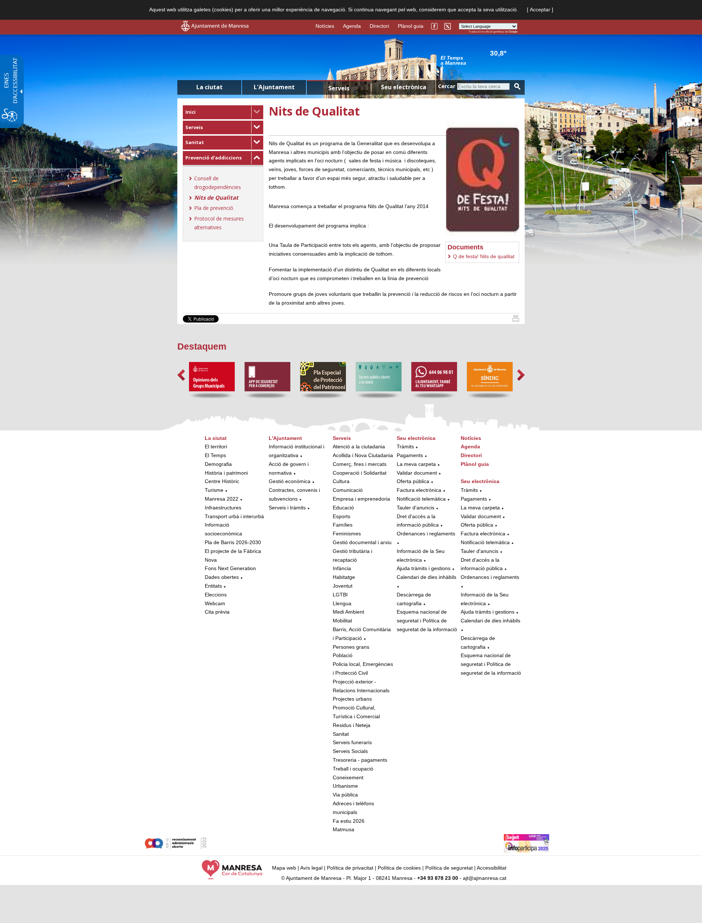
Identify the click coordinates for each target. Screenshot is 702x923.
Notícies (325, 26)
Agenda (352, 26)
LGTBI (340, 595)
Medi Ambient (348, 612)
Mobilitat (342, 621)
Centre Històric (222, 481)
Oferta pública (413, 481)
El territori (216, 446)
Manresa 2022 (221, 499)
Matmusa (343, 829)
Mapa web (284, 868)
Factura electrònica (419, 490)
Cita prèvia (217, 612)
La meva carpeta (416, 464)
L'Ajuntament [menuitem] (274, 87)
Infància (342, 568)
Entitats (213, 586)
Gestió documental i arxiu (362, 542)
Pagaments (410, 455)
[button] (181, 375)
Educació (343, 508)
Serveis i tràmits (287, 508)
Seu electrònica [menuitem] (403, 87)
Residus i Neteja (351, 725)
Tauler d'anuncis (415, 508)
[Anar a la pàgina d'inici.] (215, 30)
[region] (479, 60)
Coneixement (348, 777)
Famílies (342, 525)
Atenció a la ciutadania (359, 446)
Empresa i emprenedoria (361, 499)
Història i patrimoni (226, 473)
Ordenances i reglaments (426, 533)
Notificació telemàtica (421, 499)
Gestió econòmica (289, 481)
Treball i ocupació (353, 769)
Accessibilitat (491, 868)
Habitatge (344, 577)
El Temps (215, 455)
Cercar (446, 86)
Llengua (342, 603)
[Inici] (515, 320)
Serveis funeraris (352, 742)
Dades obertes (222, 577)
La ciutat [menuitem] (209, 87)
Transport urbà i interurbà (234, 516)
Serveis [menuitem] (339, 88)
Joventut (342, 586)
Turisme (214, 490)
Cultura (341, 481)
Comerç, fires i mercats (359, 464)
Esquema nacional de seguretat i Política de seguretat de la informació (427, 620)
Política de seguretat (449, 868)
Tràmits (405, 446)
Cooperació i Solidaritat (359, 473)
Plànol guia (410, 26)
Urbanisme (345, 786)
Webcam (215, 603)
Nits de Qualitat (216, 197)
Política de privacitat (350, 868)
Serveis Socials (350, 751)
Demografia (218, 464)
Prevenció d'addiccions (213, 157)
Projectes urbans (352, 699)
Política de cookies (399, 868)
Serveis (194, 127)
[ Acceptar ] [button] (540, 9)
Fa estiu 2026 (349, 821)
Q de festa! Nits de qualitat (483, 256)
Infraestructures (223, 508)
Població (342, 655)
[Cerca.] (517, 86)
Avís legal (311, 868)
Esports (341, 516)
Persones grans (351, 647)
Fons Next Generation (230, 568)
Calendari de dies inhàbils (426, 577)
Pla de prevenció (213, 207)
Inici (190, 112)
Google (513, 31)
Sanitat (194, 142)
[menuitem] (223, 112)
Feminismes (347, 533)
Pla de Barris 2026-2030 (233, 542)
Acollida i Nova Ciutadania (363, 455)
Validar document (417, 473)
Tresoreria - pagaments (360, 760)
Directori (379, 26)
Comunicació (348, 490)
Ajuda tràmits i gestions (423, 568)
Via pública (345, 795)
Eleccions (216, 595)
